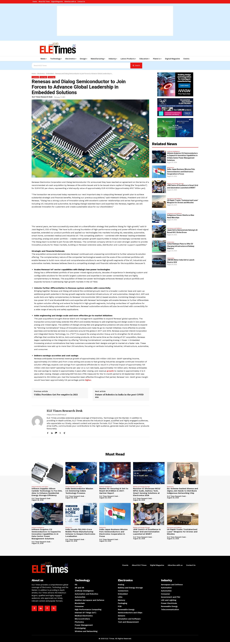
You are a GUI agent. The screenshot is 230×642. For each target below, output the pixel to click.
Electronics (41, 74)
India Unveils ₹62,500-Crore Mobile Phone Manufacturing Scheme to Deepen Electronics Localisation (80, 532)
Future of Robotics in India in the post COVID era (119, 395)
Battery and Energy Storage (175, 183)
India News (43, 77)
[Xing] (64, 433)
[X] (60, 433)
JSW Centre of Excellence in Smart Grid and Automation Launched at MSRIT (147, 531)
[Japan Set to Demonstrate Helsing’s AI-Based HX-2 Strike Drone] (159, 231)
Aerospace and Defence (174, 198)
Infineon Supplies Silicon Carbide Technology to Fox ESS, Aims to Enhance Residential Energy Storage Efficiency (47, 492)
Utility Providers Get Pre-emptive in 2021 (56, 394)
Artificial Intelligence (173, 151)
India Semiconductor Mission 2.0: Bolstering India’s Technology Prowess (79, 490)
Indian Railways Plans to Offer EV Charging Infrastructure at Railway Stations (180, 246)
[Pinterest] (47, 608)
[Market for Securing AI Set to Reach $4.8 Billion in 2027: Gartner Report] (115, 473)
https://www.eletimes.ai (56, 415)
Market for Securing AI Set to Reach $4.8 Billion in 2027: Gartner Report (113, 490)
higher (88, 380)
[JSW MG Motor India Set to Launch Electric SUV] (159, 261)
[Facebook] (48, 433)
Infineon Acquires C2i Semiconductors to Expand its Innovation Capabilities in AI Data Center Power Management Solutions (46, 534)
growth (110, 371)
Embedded (50, 74)
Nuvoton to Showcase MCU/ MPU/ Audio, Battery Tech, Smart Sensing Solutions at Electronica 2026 (146, 492)
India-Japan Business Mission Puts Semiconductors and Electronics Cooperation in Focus (181, 171)
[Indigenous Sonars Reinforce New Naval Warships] (159, 216)
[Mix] (56, 433)
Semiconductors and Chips (40, 486)
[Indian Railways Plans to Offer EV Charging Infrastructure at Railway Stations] (159, 246)
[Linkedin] (52, 433)
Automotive (170, 242)
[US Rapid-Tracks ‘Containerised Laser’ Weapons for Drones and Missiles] (159, 201)
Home (34, 74)
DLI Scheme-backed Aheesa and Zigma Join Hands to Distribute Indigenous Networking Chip (182, 490)
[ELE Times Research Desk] (37, 421)
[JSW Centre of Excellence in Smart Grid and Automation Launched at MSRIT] (159, 186)
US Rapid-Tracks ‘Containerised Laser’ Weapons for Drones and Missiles (182, 531)
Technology (52, 77)
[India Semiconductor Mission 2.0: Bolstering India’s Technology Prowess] (81, 473)
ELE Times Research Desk (42, 97)
